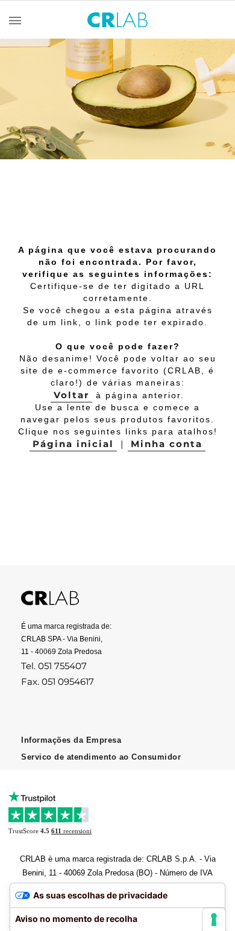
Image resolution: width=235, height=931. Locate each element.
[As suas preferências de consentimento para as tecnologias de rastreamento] (213, 919)
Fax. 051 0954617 (57, 681)
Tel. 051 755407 (54, 666)
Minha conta (166, 444)
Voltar (71, 395)
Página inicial (73, 444)
